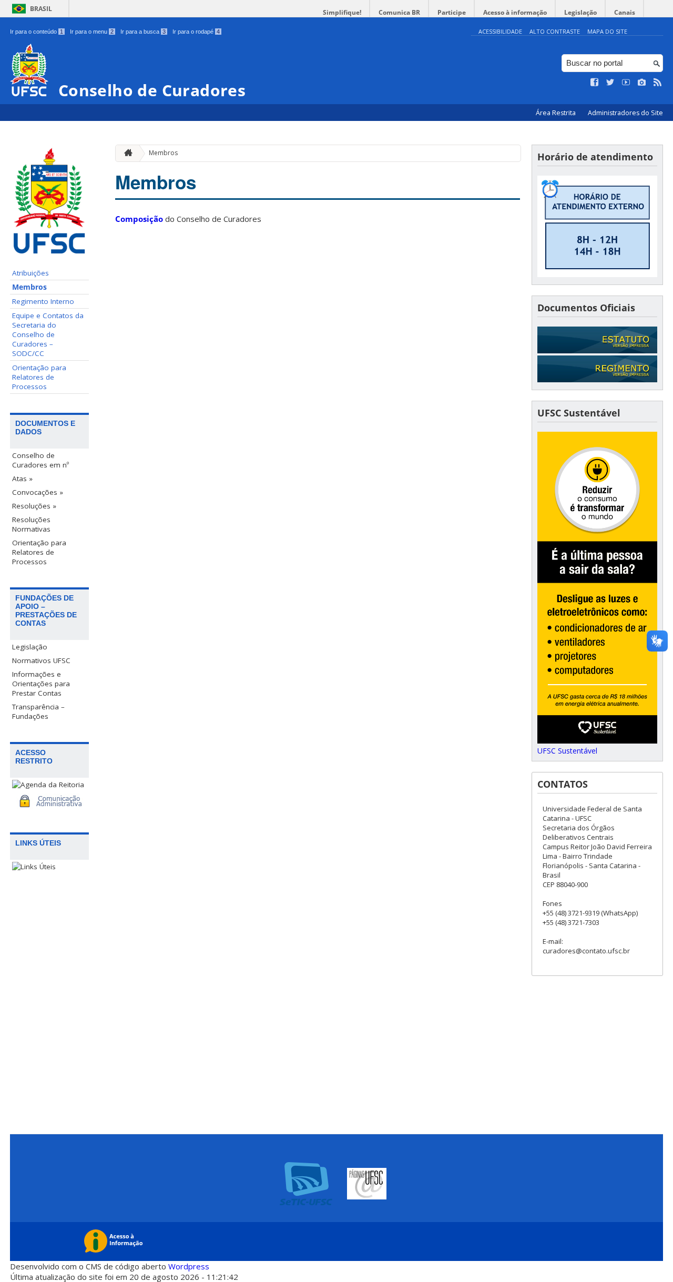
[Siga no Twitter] (610, 82)
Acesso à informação (515, 12)
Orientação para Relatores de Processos (39, 377)
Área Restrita (556, 112)
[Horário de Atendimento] (597, 274)
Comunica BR (399, 12)
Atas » (22, 478)
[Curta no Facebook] (594, 82)
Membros (29, 287)
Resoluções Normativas (31, 524)
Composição (139, 218)
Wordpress (188, 1266)
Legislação (580, 12)
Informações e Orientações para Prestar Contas (41, 683)
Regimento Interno (43, 301)
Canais (624, 12)
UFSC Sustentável (567, 751)
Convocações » (37, 492)
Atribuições (30, 273)
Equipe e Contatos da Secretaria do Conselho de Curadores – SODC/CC (48, 334)
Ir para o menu (92, 31)
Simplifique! (342, 12)
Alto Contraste (554, 31)
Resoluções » (34, 506)
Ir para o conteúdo (36, 31)
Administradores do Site (625, 112)
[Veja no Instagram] (642, 82)
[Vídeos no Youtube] (626, 82)
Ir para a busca (143, 31)
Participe (451, 12)
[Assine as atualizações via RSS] (658, 82)
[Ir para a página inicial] (126, 153)
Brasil (41, 8)
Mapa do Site (607, 31)
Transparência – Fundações (38, 711)
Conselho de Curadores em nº (40, 460)
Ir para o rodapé (196, 31)
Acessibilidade (500, 31)
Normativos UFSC (41, 660)
